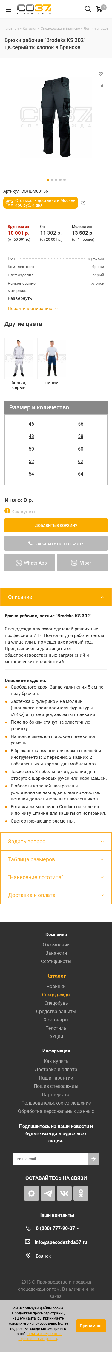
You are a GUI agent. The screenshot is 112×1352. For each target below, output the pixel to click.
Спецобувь (56, 1003)
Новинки (56, 986)
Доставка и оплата (56, 1069)
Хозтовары (56, 1020)
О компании (56, 945)
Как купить (23, 512)
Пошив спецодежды (56, 1086)
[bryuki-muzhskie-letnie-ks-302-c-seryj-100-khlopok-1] (56, 117)
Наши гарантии (56, 1078)
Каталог (56, 976)
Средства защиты (56, 1011)
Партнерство (56, 1094)
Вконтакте (64, 1193)
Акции (56, 1036)
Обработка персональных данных (56, 1111)
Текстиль (56, 1028)
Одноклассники (80, 1193)
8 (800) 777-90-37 (55, 1228)
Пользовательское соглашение (56, 1103)
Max (31, 1193)
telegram (48, 1193)
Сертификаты (56, 961)
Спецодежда (56, 995)
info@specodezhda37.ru (61, 1242)
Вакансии (56, 953)
